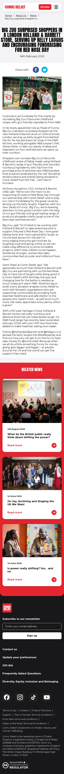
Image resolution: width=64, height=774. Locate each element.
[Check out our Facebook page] (6, 697)
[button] (36, 70)
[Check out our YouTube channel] (47, 697)
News (33, 15)
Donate (46, 8)
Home (8, 15)
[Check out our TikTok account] (33, 697)
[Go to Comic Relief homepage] (15, 7)
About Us (21, 15)
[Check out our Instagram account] (20, 697)
